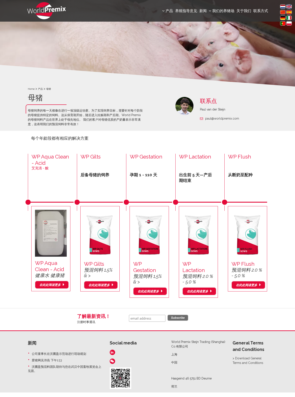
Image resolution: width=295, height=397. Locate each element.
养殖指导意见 (186, 11)
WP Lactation (195, 157)
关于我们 (243, 11)
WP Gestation (146, 157)
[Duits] (282, 18)
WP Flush (239, 157)
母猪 (48, 89)
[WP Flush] (247, 233)
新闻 (203, 11)
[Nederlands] (282, 6)
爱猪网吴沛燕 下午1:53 (47, 360)
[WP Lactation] (198, 233)
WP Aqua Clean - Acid (50, 269)
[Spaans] (289, 12)
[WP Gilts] (100, 233)
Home (31, 89)
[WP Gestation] (149, 233)
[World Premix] (46, 10)
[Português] (282, 23)
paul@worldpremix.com (222, 118)
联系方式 (260, 11)
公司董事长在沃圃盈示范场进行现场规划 (59, 353)
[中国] (282, 12)
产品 (40, 89)
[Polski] (289, 23)
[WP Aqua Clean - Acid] (51, 233)
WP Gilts (91, 157)
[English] (289, 6)
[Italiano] (289, 18)
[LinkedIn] (112, 352)
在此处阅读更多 (50, 285)
